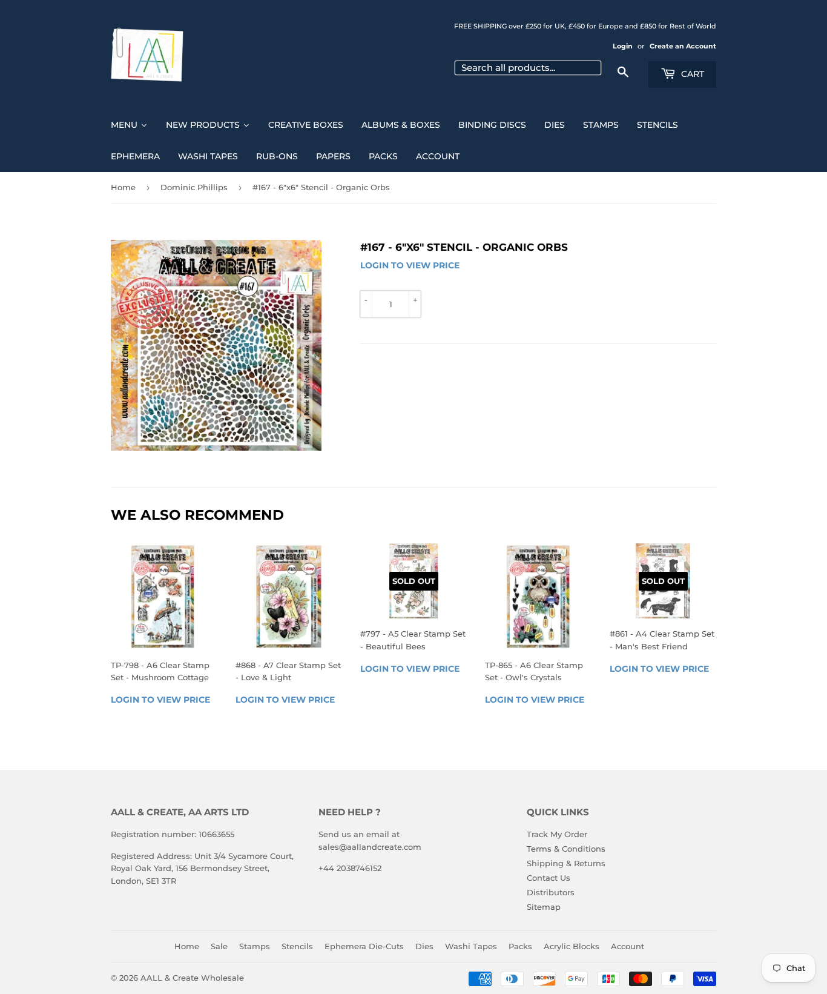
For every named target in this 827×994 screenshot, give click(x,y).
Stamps (254, 946)
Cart (691, 73)
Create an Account (683, 46)
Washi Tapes (471, 946)
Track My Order (557, 834)
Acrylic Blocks (571, 946)
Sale (219, 946)
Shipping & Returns (566, 863)
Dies (424, 946)
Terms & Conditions (566, 848)
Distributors (551, 892)
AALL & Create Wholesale (192, 977)
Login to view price (410, 265)
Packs (520, 946)
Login (623, 46)
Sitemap (544, 907)
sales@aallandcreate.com (369, 847)
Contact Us (548, 878)
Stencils (297, 946)
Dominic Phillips (194, 187)
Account (627, 946)
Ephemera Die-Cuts (364, 946)
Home (123, 187)
